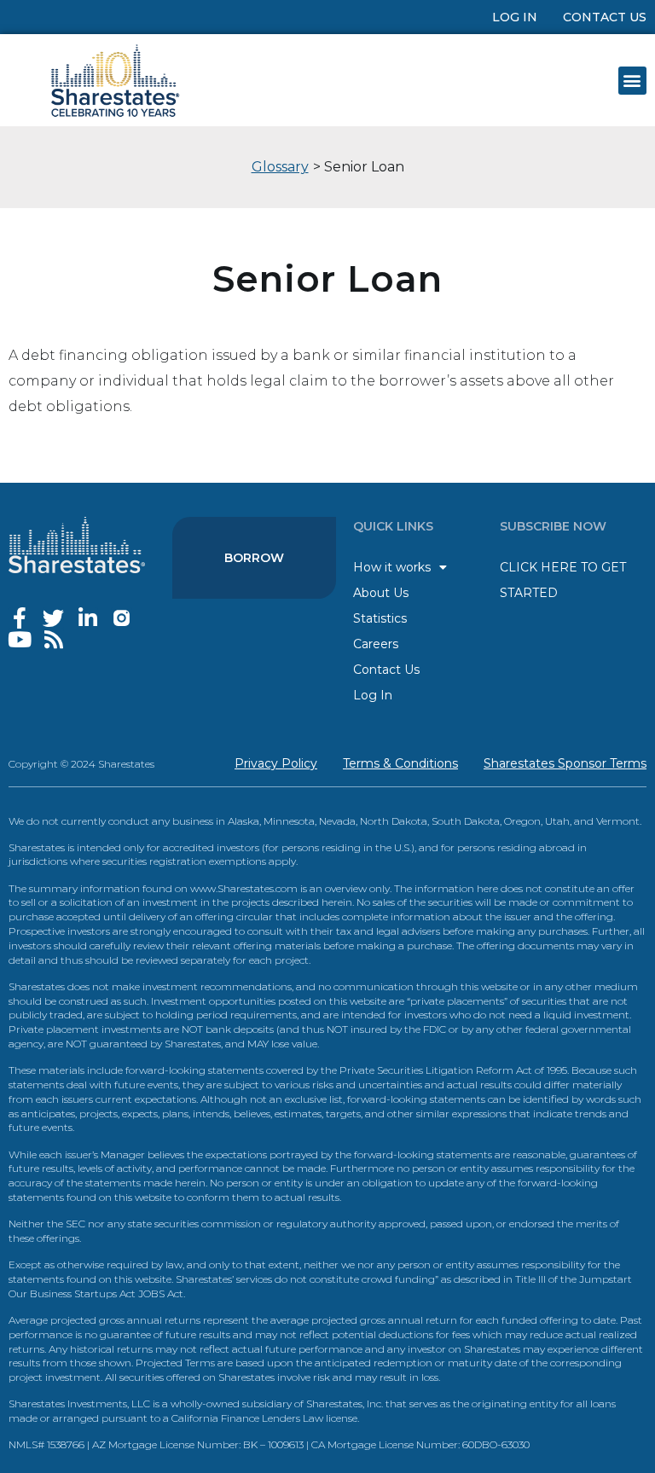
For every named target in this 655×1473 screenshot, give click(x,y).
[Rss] (53, 639)
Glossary (280, 167)
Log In (514, 17)
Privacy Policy (276, 763)
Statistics (380, 618)
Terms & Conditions (400, 763)
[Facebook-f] (19, 618)
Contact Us (604, 17)
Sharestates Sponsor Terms (565, 763)
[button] (632, 81)
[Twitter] (53, 618)
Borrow (254, 558)
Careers (375, 644)
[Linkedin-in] (87, 618)
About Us (381, 592)
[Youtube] (19, 639)
